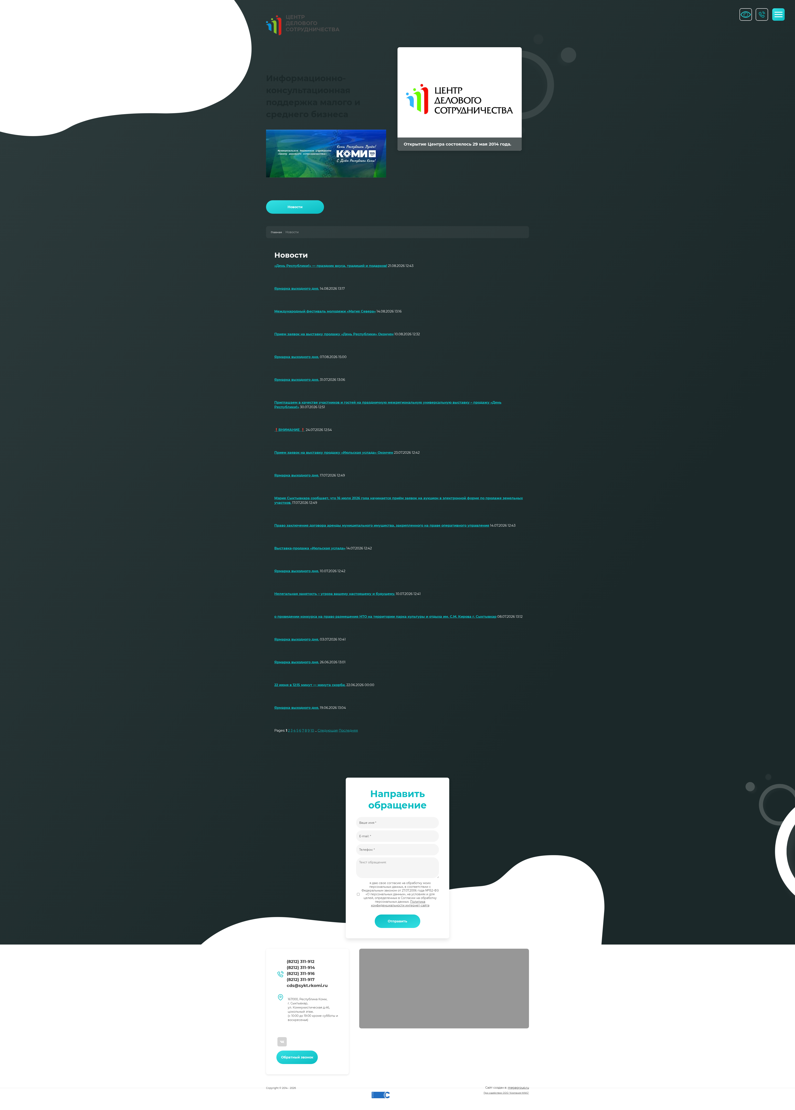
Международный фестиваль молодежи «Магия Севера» (325, 311)
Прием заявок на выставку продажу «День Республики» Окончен (334, 334)
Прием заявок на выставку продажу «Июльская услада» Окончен (333, 453)
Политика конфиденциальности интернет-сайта (400, 903)
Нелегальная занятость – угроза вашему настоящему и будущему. (334, 594)
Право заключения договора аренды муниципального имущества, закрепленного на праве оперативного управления (381, 525)
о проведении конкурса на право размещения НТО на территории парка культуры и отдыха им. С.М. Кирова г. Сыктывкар (385, 617)
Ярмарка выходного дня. (296, 289)
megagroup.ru (518, 1087)
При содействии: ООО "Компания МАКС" (506, 1093)
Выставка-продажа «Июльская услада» (310, 548)
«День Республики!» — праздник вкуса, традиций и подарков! (330, 266)
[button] (297, 1057)
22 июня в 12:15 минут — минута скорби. (310, 685)
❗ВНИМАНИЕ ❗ (289, 430)
